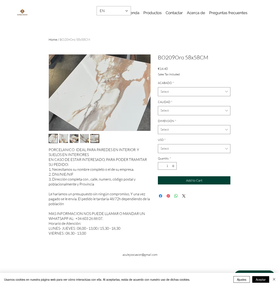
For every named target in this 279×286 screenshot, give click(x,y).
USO (162, 139)
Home (53, 39)
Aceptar (261, 279)
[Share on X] (183, 195)
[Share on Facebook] (160, 195)
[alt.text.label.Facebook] (254, 12)
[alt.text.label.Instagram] (261, 12)
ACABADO (166, 83)
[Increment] (173, 166)
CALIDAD (165, 102)
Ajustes (241, 279)
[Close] (274, 279)
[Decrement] (161, 166)
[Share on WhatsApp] (176, 195)
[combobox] (194, 91)
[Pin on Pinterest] (168, 195)
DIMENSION (167, 121)
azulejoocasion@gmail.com (140, 255)
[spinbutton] (167, 166)
